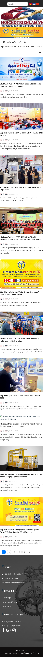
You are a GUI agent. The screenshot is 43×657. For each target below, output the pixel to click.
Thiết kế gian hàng (26, 47)
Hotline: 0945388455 (12, 578)
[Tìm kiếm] (26, 4)
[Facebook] (4, 631)
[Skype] (14, 631)
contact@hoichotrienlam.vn (15, 583)
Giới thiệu (11, 42)
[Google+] (9, 631)
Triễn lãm (22, 42)
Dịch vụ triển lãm (8, 47)
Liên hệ (39, 47)
